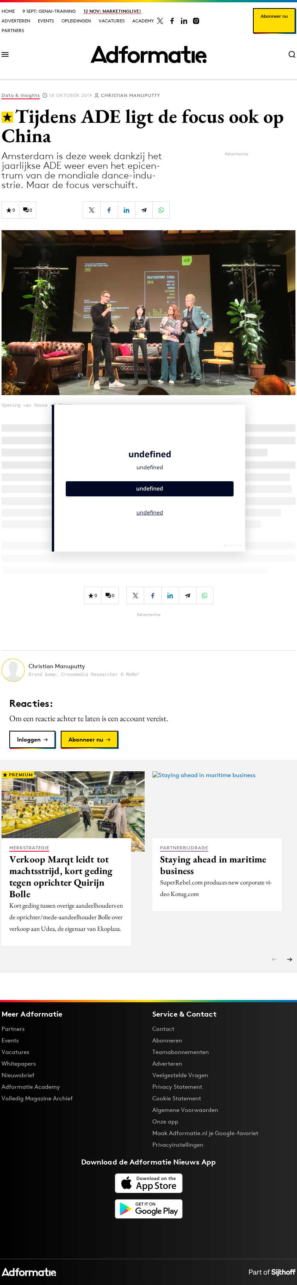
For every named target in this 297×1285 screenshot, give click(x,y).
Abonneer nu (274, 16)
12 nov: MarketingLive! (112, 11)
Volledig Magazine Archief (37, 1098)
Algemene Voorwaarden (185, 1110)
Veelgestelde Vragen (180, 1075)
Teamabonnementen (180, 1052)
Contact (163, 1028)
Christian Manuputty (130, 95)
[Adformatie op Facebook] (172, 21)
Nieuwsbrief (18, 1075)
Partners (13, 30)
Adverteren (16, 21)
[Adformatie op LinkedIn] (184, 21)
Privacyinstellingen (177, 1144)
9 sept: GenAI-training (49, 11)
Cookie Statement (176, 1098)
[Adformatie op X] (160, 21)
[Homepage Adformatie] (148, 54)
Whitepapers (19, 1063)
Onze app (165, 1121)
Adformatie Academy (31, 1086)
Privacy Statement (177, 1086)
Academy (143, 21)
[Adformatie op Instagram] (196, 21)
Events (46, 21)
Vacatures (112, 21)
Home (8, 11)
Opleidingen (76, 21)
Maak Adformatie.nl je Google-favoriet (205, 1133)
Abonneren (167, 1040)
